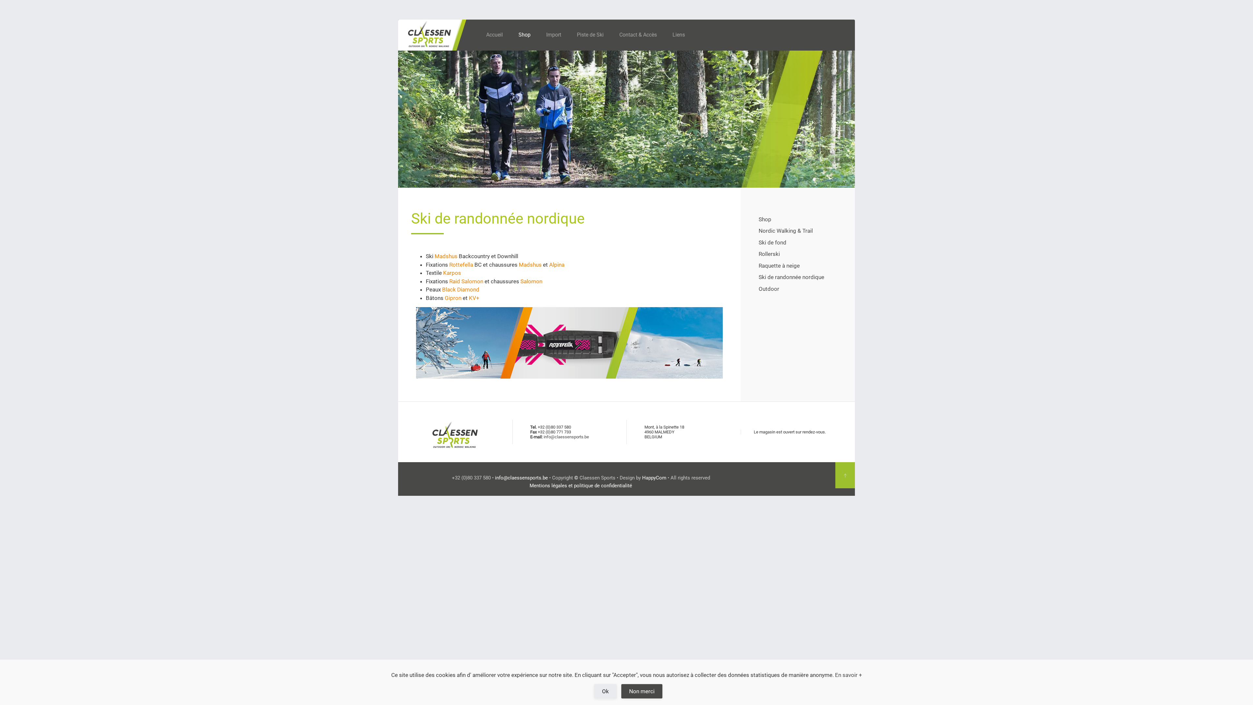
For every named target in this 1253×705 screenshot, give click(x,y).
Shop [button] (524, 35)
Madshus (447, 256)
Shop (765, 219)
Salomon (531, 281)
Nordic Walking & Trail (786, 230)
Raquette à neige (779, 265)
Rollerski (769, 254)
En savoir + (848, 675)
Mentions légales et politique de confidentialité (581, 486)
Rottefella (461, 264)
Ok (605, 691)
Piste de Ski (590, 35)
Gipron (453, 298)
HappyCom (654, 478)
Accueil (494, 35)
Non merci (642, 691)
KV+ (474, 298)
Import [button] (553, 35)
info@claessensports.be (566, 436)
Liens (679, 35)
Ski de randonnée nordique (791, 277)
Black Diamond (460, 289)
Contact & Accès (638, 35)
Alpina (557, 264)
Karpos (452, 273)
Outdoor (769, 289)
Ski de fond (772, 242)
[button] (845, 475)
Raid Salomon (466, 281)
